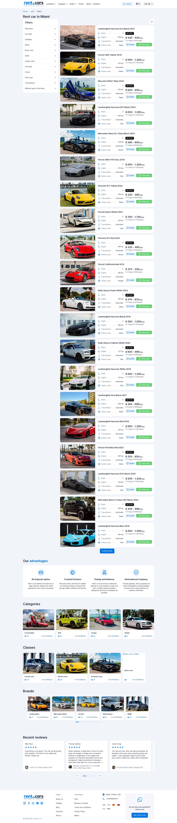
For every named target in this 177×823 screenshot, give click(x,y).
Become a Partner (81, 803)
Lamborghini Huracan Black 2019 (114, 316)
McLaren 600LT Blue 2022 (111, 81)
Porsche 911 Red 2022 (109, 238)
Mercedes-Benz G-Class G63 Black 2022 (118, 500)
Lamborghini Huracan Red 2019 (113, 421)
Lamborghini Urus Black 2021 (112, 395)
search (128, 4)
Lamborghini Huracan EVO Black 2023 (117, 107)
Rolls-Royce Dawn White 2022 (113, 290)
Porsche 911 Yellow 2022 (110, 186)
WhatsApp (145, 45)
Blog (57, 807)
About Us (59, 799)
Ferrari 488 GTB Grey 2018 (111, 159)
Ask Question (140, 815)
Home (25, 11)
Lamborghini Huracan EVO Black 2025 (117, 473)
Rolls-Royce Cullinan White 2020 (114, 343)
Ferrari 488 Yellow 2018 (110, 55)
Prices (81, 4)
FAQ (76, 799)
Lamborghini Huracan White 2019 (114, 369)
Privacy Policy (79, 811)
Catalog (59, 803)
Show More (107, 551)
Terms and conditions (82, 807)
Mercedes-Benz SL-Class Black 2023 (116, 133)
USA (32, 11)
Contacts (96, 4)
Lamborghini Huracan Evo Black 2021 (116, 28)
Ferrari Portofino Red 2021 (111, 447)
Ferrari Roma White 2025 (110, 212)
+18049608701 (112, 799)
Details (131, 45)
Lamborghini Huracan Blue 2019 (113, 526)
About (88, 4)
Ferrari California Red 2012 (111, 264)
